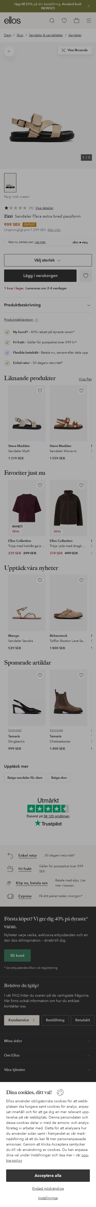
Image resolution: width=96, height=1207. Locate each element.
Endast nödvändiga (48, 1188)
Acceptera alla (48, 1175)
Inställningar (48, 1198)
